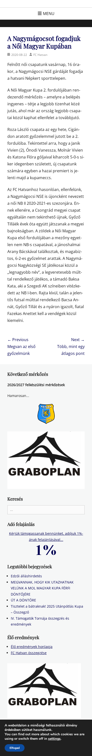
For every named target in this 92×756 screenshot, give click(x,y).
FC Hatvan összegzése (29, 652)
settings (54, 739)
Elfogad (15, 748)
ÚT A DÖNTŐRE (23, 600)
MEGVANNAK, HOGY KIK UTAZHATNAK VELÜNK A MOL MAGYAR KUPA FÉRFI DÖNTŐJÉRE (42, 588)
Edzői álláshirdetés (26, 576)
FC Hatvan (40, 55)
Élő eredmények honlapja (32, 646)
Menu (48, 13)
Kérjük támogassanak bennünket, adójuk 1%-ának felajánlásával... (46, 536)
